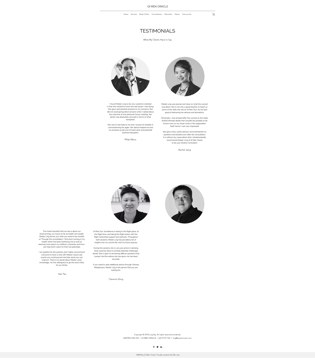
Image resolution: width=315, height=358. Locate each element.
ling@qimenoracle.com (182, 338)
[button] (213, 14)
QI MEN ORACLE (157, 6)
